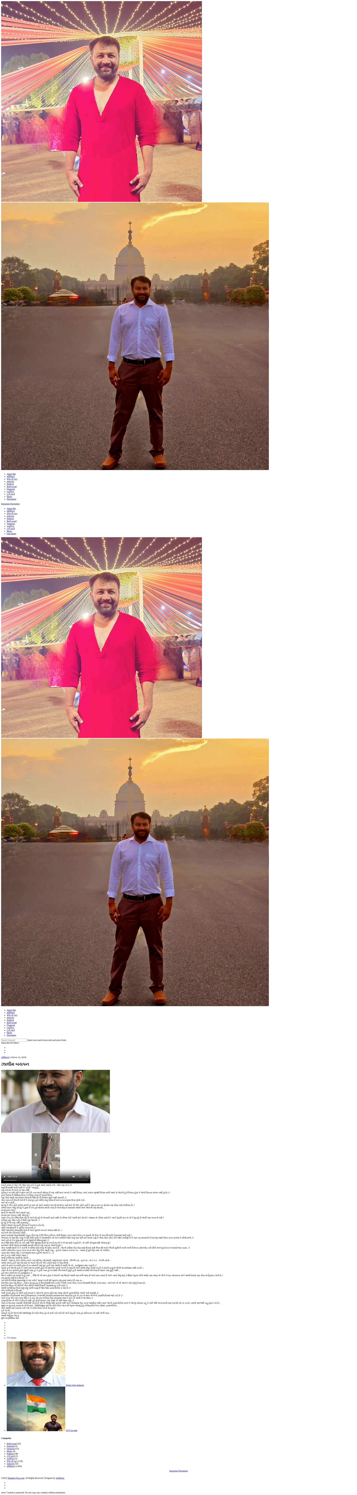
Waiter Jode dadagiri (75, 1385)
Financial (11, 489)
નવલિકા (10, 491)
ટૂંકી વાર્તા (11, 494)
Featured (10, 1446)
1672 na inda (71, 1430)
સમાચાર (10, 481)
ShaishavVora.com (16, 1478)
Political (10, 484)
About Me (11, 474)
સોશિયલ (11, 476)
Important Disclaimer (10, 504)
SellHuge (60, 1478)
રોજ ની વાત (12, 479)
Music (9, 496)
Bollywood (12, 486)
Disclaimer (11, 499)
